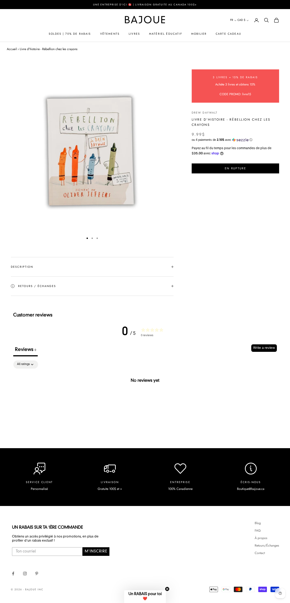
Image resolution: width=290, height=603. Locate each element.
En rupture (235, 168)
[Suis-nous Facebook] (13, 573)
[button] (233, 20)
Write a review (264, 348)
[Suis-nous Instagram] (25, 573)
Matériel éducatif (165, 34)
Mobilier (199, 34)
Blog (258, 523)
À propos (261, 538)
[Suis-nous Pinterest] (36, 573)
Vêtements (110, 34)
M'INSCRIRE (96, 551)
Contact (260, 553)
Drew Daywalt (205, 112)
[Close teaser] (167, 589)
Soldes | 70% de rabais (70, 34)
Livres (134, 34)
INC (41, 589)
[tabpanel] (145, 395)
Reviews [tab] (25, 350)
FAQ (258, 530)
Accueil (12, 49)
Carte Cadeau (228, 34)
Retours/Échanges (267, 545)
